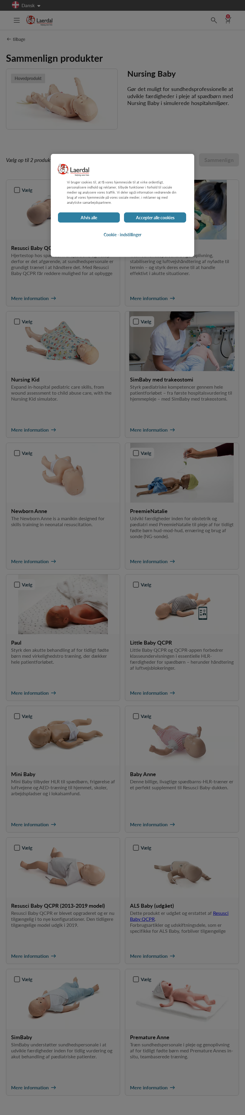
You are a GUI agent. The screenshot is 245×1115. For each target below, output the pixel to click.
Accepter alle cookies (155, 217)
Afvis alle (89, 217)
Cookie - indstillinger (122, 234)
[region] (122, 205)
